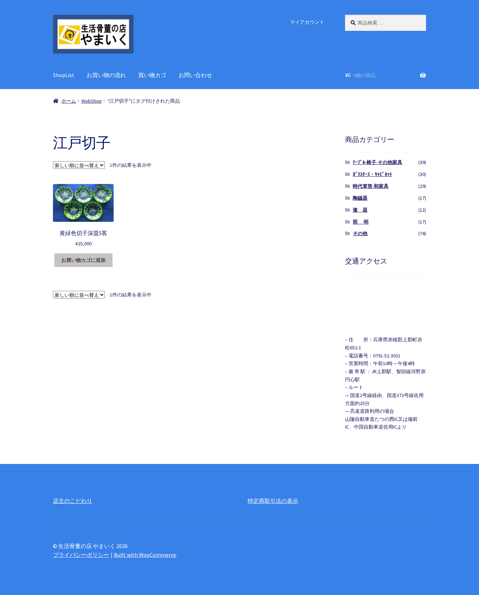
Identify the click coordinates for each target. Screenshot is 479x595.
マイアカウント (307, 22)
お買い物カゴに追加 (83, 260)
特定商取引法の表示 (273, 500)
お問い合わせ (195, 74)
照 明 (361, 222)
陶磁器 (360, 198)
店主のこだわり (72, 500)
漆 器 (360, 210)
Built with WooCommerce (145, 554)
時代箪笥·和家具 (371, 186)
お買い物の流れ (106, 74)
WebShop (91, 101)
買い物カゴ (152, 74)
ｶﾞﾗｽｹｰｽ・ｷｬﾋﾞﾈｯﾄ (372, 174)
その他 (360, 233)
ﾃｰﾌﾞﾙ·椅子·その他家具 (377, 162)
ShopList (63, 74)
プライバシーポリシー (81, 554)
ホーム (68, 101)
